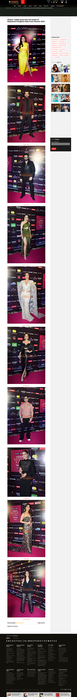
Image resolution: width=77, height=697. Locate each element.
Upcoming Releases (9, 681)
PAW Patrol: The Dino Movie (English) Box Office (42, 660)
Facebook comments (12, 626)
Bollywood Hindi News (10, 683)
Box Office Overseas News (11, 678)
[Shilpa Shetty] (56, 98)
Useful (51, 669)
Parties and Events (20, 672)
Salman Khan (50, 655)
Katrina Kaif (50, 648)
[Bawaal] (56, 88)
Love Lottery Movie (9, 660)
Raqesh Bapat (26, 144)
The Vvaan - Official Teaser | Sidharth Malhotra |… (42, 681)
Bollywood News (54, 43)
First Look (18, 677)
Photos (59, 62)
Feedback (23, 689)
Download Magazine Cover (62, 681)
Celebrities (15, 638)
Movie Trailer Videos (30, 673)
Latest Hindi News (51, 671)
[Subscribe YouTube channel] (58, 2)
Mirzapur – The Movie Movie (10, 652)
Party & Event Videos (30, 675)
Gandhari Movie (54, 41)
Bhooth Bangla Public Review (31, 656)
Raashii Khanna (26, 385)
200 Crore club (61, 654)
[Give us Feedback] (62, 2)
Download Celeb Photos (63, 671)
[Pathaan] (65, 98)
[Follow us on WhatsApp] (54, 2)
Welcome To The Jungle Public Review (31, 654)
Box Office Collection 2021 (63, 660)
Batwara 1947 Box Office (42, 663)
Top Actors (61, 655)
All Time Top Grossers (62, 650)
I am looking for (55, 142)
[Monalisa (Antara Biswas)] (56, 78)
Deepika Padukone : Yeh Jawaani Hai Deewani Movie (60, 53)
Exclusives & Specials (31, 676)
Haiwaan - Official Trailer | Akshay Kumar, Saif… (42, 684)
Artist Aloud (50, 676)
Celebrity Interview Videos (31, 672)
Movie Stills (19, 676)
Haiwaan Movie (9, 656)
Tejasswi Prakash (26, 84)
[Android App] (68, 689)
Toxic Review (19, 648)
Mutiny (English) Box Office (41, 654)
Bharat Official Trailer (51, 682)
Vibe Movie (8, 659)
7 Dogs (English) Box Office (41, 650)
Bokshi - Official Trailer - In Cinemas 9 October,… (42, 679)
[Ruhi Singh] (65, 78)
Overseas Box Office (62, 651)
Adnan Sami (61, 51)
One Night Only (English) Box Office (42, 652)
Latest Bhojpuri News (52, 672)
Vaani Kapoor (26, 558)
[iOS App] (70, 689)
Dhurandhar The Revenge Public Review (31, 658)
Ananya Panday (26, 498)
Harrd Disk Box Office (41, 655)
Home (7, 689)
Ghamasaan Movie (9, 658)
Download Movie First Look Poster (62, 678)
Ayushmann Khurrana (52, 657)
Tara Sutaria (50, 659)
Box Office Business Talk (10, 677)
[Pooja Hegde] (65, 88)
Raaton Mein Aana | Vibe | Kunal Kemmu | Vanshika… (42, 675)
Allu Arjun (50, 651)
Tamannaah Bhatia (26, 619)
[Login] (66, 2)
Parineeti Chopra (62, 49)
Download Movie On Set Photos (63, 683)
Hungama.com (50, 675)
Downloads (63, 669)
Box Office (40, 646)
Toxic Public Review (30, 648)
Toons (18, 679)
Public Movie (30, 646)
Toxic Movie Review (55, 39)
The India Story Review (21, 662)
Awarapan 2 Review (20, 654)
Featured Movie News (10, 673)
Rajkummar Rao (51, 660)
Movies (8, 638)
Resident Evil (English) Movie (10, 662)
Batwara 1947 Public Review (30, 650)
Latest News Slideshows (10, 679)
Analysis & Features (62, 649)
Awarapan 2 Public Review (31, 651)
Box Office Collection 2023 (63, 657)
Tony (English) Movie (63, 39)
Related (53, 62)
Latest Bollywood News (63, 43)
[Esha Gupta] (65, 108)
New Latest (31, 669)
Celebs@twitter (51, 673)
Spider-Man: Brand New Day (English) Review (21, 659)
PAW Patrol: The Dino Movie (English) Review (21, 650)
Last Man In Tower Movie (10, 655)
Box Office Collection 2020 (63, 661)
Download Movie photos (63, 674)
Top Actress (61, 656)
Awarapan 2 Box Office (42, 662)
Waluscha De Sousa (26, 265)
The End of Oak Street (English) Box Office (41, 665)
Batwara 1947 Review (20, 651)
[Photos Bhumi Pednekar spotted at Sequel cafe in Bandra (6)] (56, 108)
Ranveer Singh (50, 649)
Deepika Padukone (51, 650)
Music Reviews (50, 681)
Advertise (11, 689)
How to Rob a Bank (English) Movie (9, 650)
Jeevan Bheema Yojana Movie (10, 654)
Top (50, 645)
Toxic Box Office (61, 41)
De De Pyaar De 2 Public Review (31, 664)
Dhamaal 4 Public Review (31, 652)
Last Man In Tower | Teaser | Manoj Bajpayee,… (42, 673)
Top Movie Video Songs (31, 671)
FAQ (41, 689)
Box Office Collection (62, 648)
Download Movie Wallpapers (62, 685)
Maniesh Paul (26, 204)
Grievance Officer (36, 689)
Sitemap (49, 678)
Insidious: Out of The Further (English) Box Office (41, 657)
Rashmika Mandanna (52, 654)
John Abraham (50, 656)
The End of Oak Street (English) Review (20, 653)
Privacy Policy (17, 689)
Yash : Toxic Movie (55, 49)
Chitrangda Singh (55, 55)
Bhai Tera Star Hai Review (21, 657)
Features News (54, 45)
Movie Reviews (8, 682)
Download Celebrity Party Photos (63, 676)
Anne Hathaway (54, 51)
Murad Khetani (26, 446)
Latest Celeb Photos (20, 673)
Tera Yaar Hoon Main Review (20, 661)
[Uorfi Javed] (65, 68)
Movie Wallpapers (20, 678)
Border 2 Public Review (31, 662)
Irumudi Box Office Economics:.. (57, 47)
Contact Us (29, 689)
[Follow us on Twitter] (56, 2)
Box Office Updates (9, 676)
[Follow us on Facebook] (51, 2)
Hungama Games (51, 677)
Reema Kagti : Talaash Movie (64, 55)
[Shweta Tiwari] (56, 68)
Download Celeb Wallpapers (62, 673)
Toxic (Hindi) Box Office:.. (62, 45)
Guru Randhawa (57, 57)
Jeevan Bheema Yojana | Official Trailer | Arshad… (42, 677)
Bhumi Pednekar (26, 325)
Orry (52, 57)
